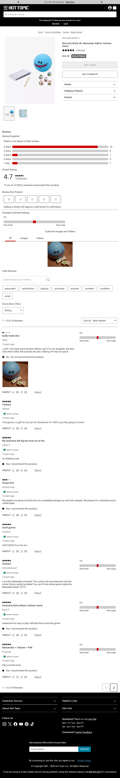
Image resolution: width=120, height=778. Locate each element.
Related (68, 97)
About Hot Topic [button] (11, 708)
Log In (66, 24)
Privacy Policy (84, 760)
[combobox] (60, 14)
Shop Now (70, 2)
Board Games (76, 32)
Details (67, 84)
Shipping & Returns (73, 91)
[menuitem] (114, 8)
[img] (4, 724)
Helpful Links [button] (69, 700)
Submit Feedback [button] (83, 732)
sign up (84, 749)
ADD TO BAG (90, 65)
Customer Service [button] (12, 700)
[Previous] (18, 2)
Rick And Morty (70, 38)
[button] (5, 8)
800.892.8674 (95, 772)
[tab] (9, 113)
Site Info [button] (67, 708)
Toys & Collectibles (53, 32)
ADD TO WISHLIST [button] (90, 74)
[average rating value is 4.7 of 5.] (69, 50)
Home (40, 32)
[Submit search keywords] (6, 14)
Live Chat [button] (91, 719)
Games (66, 32)
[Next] (102, 2)
